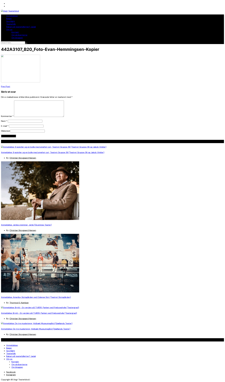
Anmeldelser (12, 15)
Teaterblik (11, 24)
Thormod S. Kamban (19, 302)
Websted (5, 131)
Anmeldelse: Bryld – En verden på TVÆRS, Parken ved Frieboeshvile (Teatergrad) (39, 313)
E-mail (4, 126)
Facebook (11, 372)
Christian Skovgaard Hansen (23, 158)
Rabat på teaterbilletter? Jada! (21, 26)
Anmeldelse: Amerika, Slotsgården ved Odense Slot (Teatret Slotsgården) (36, 297)
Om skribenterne (19, 35)
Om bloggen (17, 37)
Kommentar (7, 116)
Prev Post (5, 86)
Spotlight (10, 21)
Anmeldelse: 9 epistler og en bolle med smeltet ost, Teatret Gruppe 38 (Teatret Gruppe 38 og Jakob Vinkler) (52, 152)
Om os (9, 29)
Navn (4, 121)
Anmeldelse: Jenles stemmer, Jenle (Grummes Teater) (26, 225)
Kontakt (15, 32)
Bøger (9, 18)
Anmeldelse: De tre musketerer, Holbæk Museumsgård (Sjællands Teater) (35, 329)
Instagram (11, 374)
